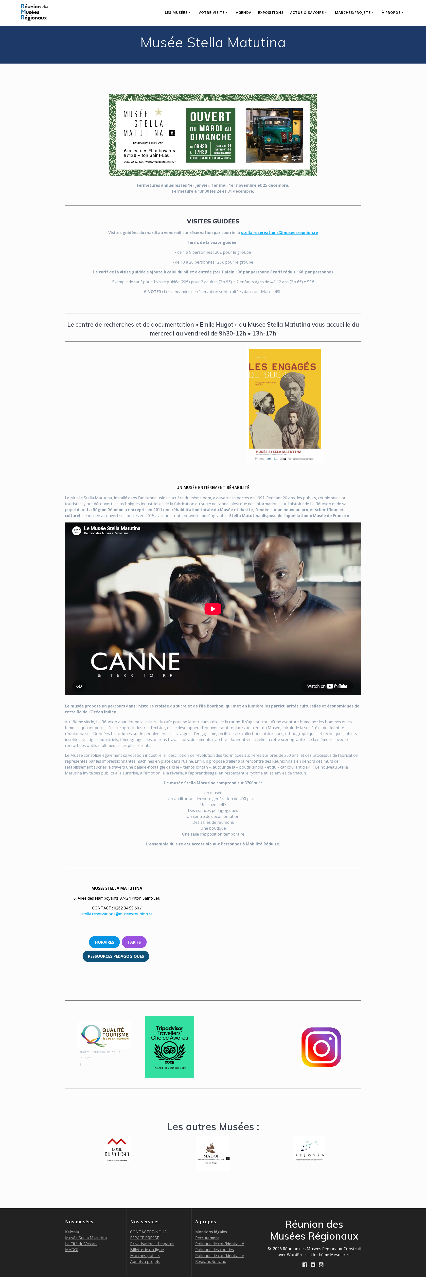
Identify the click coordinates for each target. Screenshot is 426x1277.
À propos (391, 12)
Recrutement (207, 1238)
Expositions (271, 12)
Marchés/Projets (353, 12)
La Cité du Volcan (81, 1243)
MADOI (71, 1249)
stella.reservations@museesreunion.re (279, 232)
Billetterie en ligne (147, 1249)
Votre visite (212, 12)
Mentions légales (211, 1232)
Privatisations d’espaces (152, 1243)
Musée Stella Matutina (86, 1238)
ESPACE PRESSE (144, 1238)
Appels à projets (145, 1261)
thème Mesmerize (334, 1254)
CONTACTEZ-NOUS (148, 1232)
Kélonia (72, 1232)
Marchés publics (145, 1255)
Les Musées (176, 12)
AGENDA (243, 12)
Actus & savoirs (307, 12)
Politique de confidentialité (219, 1243)
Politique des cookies (214, 1249)
